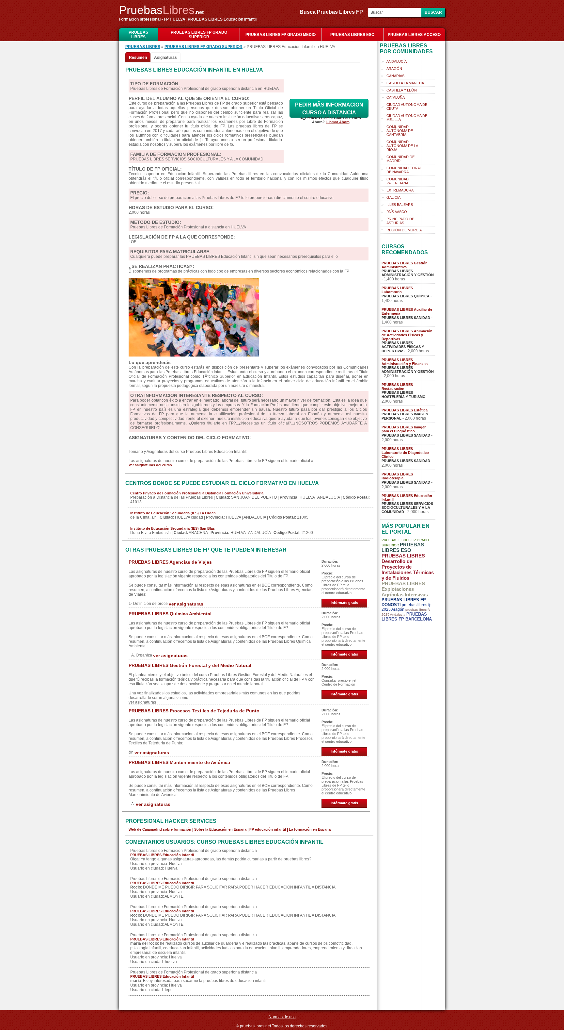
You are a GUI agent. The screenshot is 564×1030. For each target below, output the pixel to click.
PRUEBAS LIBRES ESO (352, 34)
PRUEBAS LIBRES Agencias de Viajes (170, 562)
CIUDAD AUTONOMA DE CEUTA (406, 106)
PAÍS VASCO (396, 212)
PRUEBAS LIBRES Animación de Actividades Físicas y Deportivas (407, 335)
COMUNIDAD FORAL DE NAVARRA (404, 170)
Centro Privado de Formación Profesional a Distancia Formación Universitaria (196, 493)
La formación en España (310, 829)
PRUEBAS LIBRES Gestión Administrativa (405, 265)
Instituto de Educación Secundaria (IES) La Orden (173, 513)
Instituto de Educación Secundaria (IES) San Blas (172, 528)
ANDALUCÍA (396, 61)
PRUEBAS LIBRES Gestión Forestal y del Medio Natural (190, 665)
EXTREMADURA (400, 190)
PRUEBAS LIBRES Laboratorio (397, 290)
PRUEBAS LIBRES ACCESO (414, 34)
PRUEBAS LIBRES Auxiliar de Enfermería (407, 311)
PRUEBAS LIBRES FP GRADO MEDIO (280, 34)
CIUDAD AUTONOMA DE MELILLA (406, 118)
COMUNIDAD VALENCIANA (397, 181)
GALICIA (393, 197)
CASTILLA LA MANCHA (405, 83)
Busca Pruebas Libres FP (333, 12)
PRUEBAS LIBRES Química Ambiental (170, 613)
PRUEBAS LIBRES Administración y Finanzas (405, 362)
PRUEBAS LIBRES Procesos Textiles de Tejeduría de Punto (194, 710)
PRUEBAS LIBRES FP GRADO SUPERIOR (199, 34)
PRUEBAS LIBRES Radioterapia (397, 476)
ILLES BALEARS (399, 205)
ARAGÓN (394, 69)
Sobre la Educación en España (220, 829)
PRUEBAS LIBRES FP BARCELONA (407, 617)
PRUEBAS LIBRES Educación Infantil (162, 855)
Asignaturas (165, 57)
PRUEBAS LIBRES (138, 34)
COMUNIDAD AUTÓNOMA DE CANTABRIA (399, 131)
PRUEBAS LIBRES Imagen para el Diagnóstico (404, 429)
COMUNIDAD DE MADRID (400, 159)
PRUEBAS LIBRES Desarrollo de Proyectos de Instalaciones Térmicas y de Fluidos (408, 567)
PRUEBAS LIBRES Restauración (397, 386)
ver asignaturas (186, 603)
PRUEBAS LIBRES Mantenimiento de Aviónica (179, 762)
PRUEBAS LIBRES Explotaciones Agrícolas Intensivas (405, 589)
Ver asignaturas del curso (150, 465)
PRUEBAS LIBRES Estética (405, 410)
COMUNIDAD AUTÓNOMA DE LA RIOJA (402, 146)
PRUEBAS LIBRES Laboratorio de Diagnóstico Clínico (405, 452)
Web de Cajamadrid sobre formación (160, 829)
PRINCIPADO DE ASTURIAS (400, 221)
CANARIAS (395, 76)
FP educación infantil (267, 829)
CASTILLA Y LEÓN (401, 90)
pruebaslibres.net (255, 1026)
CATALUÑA (395, 97)
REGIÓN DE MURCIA (404, 230)
